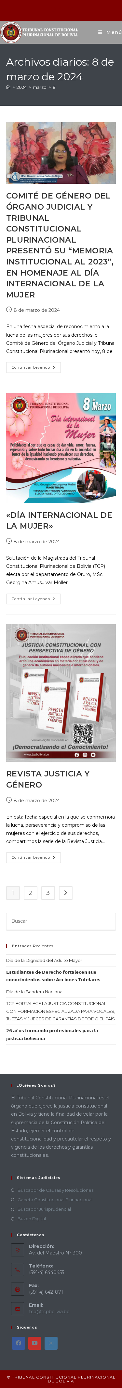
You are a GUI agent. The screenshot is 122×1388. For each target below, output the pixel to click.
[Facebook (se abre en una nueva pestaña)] (53, 9)
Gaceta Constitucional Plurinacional (55, 1199)
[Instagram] (51, 1343)
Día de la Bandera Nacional (34, 991)
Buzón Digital (32, 1218)
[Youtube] (34, 1343)
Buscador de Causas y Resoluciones (55, 1190)
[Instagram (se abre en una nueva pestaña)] (62, 9)
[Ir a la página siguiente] (66, 893)
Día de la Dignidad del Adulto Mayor (44, 960)
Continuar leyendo (36, 366)
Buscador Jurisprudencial (44, 1209)
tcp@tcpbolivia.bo (49, 1312)
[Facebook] (18, 1343)
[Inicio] (8, 87)
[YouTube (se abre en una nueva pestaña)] (69, 9)
